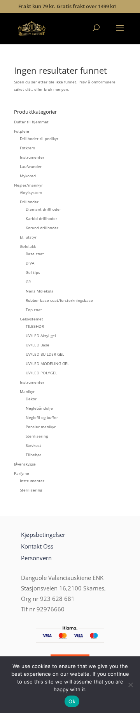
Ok (71, 701)
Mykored (28, 175)
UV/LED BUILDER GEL (45, 354)
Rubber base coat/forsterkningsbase (59, 300)
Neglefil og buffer (42, 417)
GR (28, 281)
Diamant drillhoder (43, 209)
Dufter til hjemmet (31, 122)
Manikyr (27, 391)
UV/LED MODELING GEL (47, 363)
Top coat (34, 309)
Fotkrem (27, 148)
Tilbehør (33, 454)
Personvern (36, 558)
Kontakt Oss (37, 546)
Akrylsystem (31, 192)
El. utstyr (28, 237)
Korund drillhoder (42, 227)
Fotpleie (21, 131)
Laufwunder (31, 166)
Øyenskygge (25, 464)
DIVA (30, 263)
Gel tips (33, 272)
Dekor (31, 398)
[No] (130, 685)
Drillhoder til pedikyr (39, 138)
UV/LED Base (37, 345)
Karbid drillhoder (41, 218)
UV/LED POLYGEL (41, 373)
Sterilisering (37, 436)
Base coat (35, 253)
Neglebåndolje (39, 408)
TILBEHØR (35, 326)
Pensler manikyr (41, 426)
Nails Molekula (40, 291)
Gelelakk (28, 246)
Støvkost (33, 445)
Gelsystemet (31, 319)
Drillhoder (29, 201)
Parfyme (21, 473)
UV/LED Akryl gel (41, 335)
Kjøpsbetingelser (43, 534)
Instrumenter (32, 157)
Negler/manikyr (28, 185)
